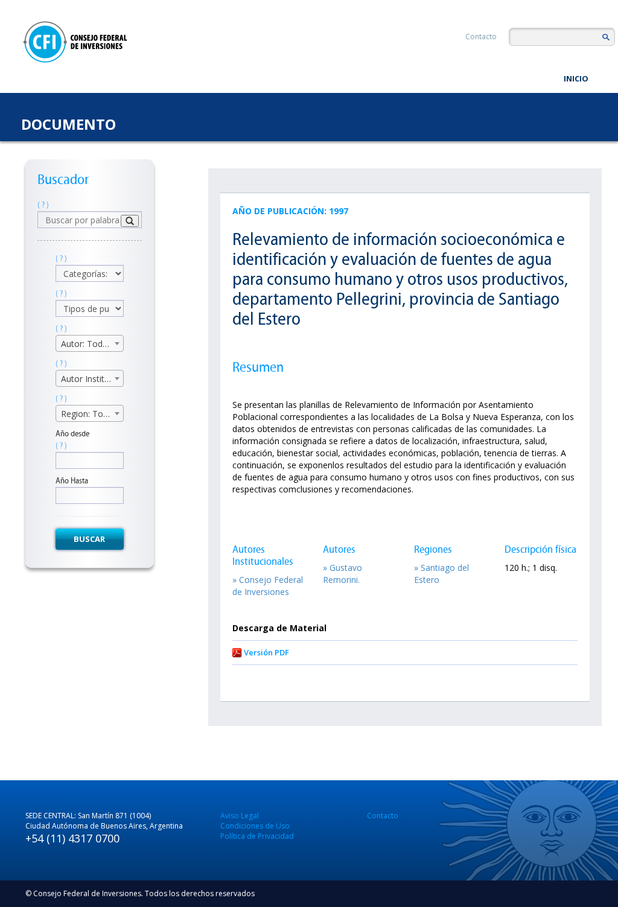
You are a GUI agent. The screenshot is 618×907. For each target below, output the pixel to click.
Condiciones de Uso (255, 826)
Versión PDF (266, 652)
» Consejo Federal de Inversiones (267, 585)
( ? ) (43, 205)
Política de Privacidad (257, 836)
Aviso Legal (239, 815)
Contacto (481, 36)
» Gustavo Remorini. (342, 573)
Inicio (576, 78)
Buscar (89, 538)
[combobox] (90, 343)
